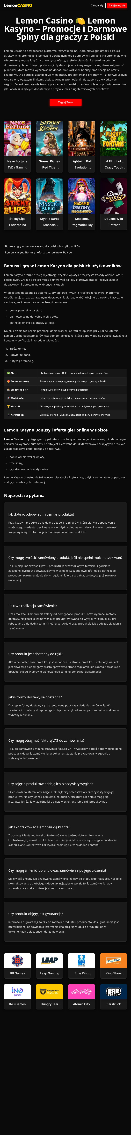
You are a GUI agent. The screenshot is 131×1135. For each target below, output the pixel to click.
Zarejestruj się (117, 5)
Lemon (18, 5)
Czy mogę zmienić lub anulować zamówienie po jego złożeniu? (57, 870)
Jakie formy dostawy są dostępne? (35, 697)
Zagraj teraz (65, 102)
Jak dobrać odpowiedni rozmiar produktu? (41, 514)
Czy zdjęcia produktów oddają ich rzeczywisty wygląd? (50, 783)
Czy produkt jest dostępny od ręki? (35, 653)
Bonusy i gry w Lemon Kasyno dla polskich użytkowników (43, 246)
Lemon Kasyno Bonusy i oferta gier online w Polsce (38, 252)
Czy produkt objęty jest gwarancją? (35, 913)
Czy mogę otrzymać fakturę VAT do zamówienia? (46, 740)
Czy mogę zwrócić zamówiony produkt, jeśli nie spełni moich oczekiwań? (65, 557)
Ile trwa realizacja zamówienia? (32, 605)
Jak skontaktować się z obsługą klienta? (39, 827)
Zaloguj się (97, 5)
